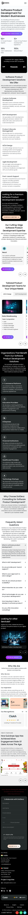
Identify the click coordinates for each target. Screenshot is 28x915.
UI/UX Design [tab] (7, 294)
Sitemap (19, 907)
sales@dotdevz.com (9, 883)
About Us (6, 905)
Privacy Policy (10, 907)
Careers (22, 905)
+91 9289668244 (6, 864)
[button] (20, 274)
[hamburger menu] (25, 3)
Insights (14, 905)
